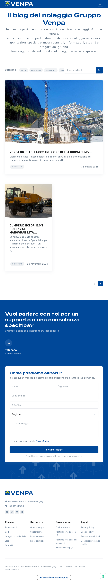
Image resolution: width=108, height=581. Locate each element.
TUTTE (23, 70)
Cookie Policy (87, 532)
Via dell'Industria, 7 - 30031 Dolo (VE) (25, 501)
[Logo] (19, 492)
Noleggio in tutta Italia (15, 536)
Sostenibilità (36, 532)
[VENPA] (19, 3)
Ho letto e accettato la (31, 441)
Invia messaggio (54, 449)
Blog (7, 541)
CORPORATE (51, 70)
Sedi (7, 532)
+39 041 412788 (13, 353)
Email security (37, 541)
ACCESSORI (36, 70)
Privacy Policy (42, 441)
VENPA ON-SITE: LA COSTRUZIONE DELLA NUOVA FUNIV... (51, 152)
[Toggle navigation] (100, 4)
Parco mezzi (11, 527)
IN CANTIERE (17, 167)
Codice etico (62, 527)
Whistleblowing (63, 548)
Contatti (9, 545)
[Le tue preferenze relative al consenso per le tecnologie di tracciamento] (103, 576)
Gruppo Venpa (37, 527)
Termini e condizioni (90, 536)
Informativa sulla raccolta (54, 577)
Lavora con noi (37, 536)
